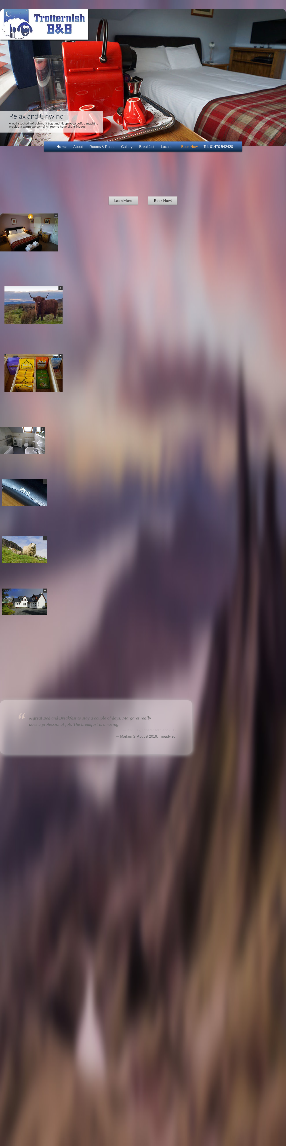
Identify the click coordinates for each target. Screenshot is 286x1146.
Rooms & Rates (101, 147)
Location (168, 147)
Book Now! (163, 200)
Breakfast (146, 147)
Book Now (189, 147)
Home (62, 147)
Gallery (126, 147)
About (78, 147)
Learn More (123, 200)
